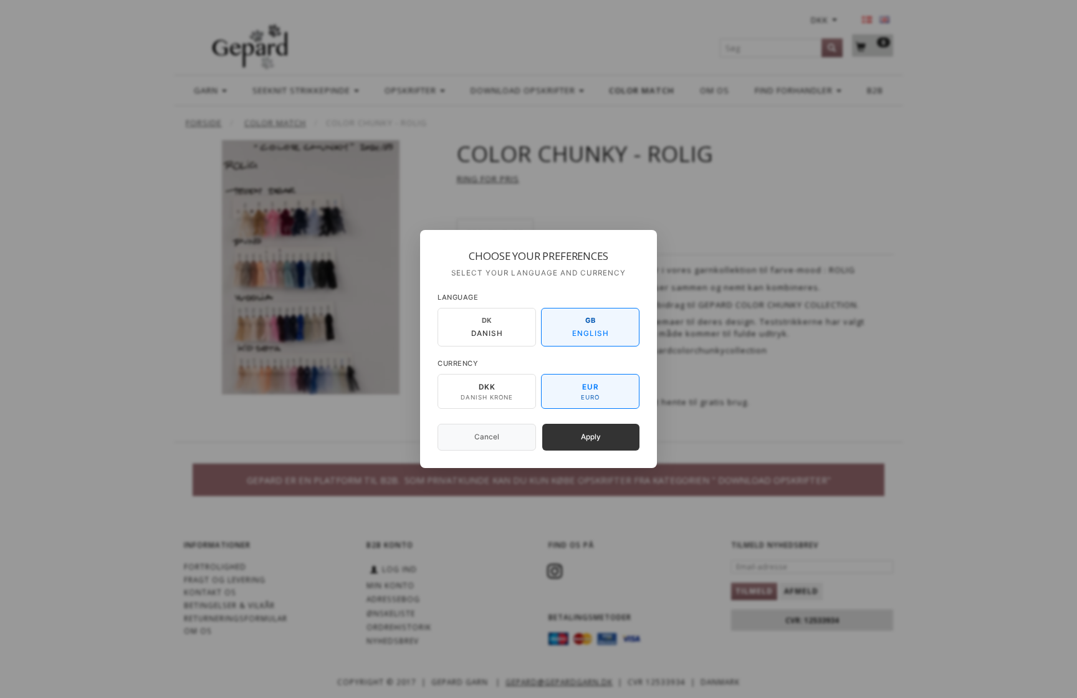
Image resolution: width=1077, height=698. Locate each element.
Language (458, 297)
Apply (591, 437)
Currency (458, 363)
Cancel (486, 437)
